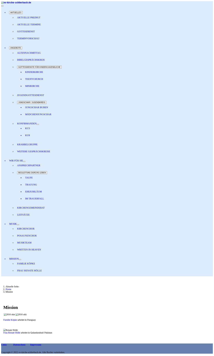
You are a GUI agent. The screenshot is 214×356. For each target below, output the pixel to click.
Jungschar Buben (36, 107)
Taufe (29, 177)
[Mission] (20, 259)
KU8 (27, 135)
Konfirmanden (27, 123)
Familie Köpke (26, 263)
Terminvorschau (28, 38)
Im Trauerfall (34, 198)
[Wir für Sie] (24, 161)
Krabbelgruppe (27, 144)
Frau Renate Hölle (29, 270)
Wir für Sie (16, 160)
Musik (13, 224)
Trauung (31, 184)
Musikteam (24, 242)
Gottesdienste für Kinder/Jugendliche (39, 67)
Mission (14, 259)
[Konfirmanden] (38, 124)
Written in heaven (29, 249)
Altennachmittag (29, 53)
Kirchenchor (26, 228)
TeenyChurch (34, 79)
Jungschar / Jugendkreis (31, 102)
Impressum (35, 344)
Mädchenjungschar (38, 114)
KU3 (27, 128)
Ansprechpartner (28, 165)
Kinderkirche (34, 72)
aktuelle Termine (29, 24)
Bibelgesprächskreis (31, 60)
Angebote (15, 48)
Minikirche (32, 86)
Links (4, 344)
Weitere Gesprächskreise (33, 151)
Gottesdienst (26, 31)
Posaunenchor (27, 235)
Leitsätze (23, 214)
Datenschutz (19, 344)
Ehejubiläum (33, 191)
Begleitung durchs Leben (32, 173)
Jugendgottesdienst (30, 95)
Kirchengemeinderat (31, 208)
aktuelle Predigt (28, 17)
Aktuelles (15, 12)
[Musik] (18, 224)
